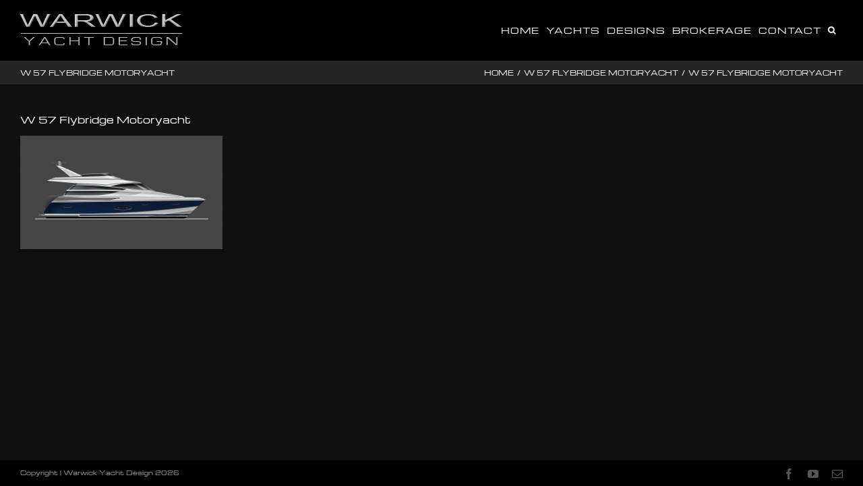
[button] (832, 29)
